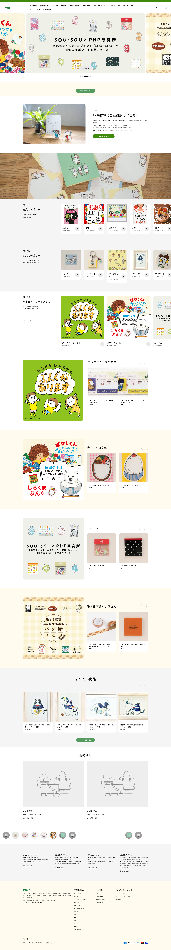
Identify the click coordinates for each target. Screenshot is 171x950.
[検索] (157, 7)
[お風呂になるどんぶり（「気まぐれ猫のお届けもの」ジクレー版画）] (101, 707)
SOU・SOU (77, 905)
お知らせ (98, 893)
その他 (76, 926)
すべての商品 (77, 893)
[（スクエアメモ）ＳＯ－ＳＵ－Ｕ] (133, 548)
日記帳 (76, 911)
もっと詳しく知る (28, 818)
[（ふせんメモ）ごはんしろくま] (133, 467)
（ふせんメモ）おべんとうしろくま (99, 485)
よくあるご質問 (100, 899)
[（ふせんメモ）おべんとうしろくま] (101, 467)
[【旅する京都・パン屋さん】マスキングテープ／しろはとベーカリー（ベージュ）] (101, 626)
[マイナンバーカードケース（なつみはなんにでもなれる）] (103, 382)
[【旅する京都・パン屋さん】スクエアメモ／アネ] (133, 626)
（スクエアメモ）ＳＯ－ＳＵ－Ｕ (130, 566)
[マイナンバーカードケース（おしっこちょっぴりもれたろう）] (133, 382)
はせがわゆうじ (78, 929)
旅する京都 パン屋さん (80, 908)
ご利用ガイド (99, 896)
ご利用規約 (118, 899)
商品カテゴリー (78, 896)
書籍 (75, 920)
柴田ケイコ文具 (78, 902)
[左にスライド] (25, 229)
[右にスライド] (30, 229)
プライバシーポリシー (121, 893)
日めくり (76, 917)
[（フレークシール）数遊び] (101, 548)
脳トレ (76, 923)
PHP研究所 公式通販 (33, 943)
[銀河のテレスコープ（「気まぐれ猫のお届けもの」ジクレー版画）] (133, 707)
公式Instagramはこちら (103, 136)
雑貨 (75, 914)
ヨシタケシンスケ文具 (80, 899)
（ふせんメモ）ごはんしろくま (129, 485)
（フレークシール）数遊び (96, 566)
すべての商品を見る (85, 91)
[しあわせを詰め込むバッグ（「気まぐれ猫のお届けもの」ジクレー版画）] (38, 707)
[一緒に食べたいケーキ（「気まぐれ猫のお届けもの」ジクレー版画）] (70, 707)
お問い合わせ (99, 902)
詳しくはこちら (27, 865)
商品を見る (85, 68)
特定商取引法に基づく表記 (122, 896)
